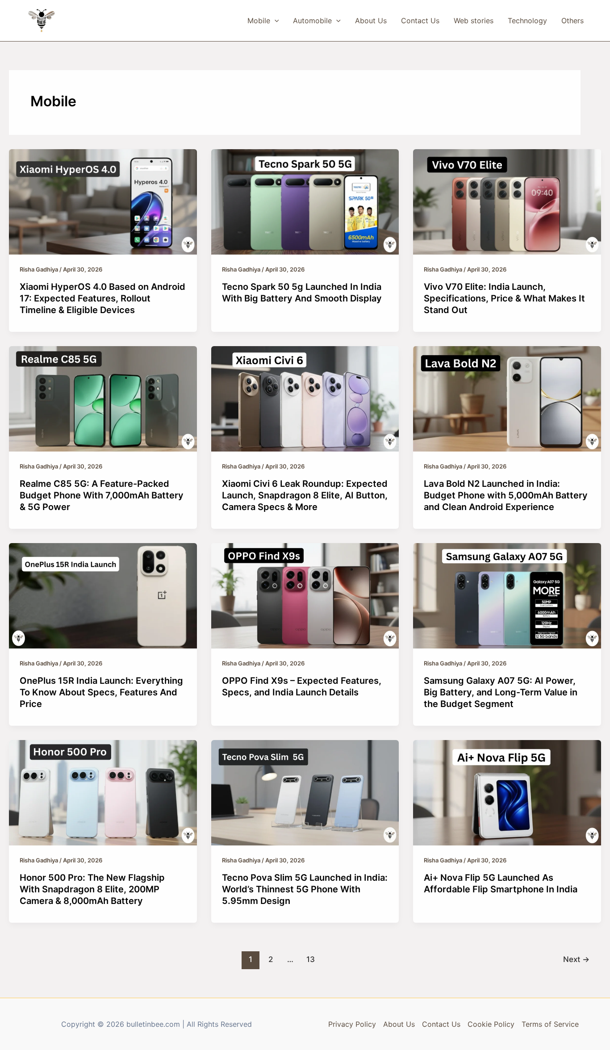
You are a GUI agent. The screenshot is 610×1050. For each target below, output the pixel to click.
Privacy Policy (352, 1024)
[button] (274, 20)
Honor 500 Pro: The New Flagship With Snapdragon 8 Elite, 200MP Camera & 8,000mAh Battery (92, 889)
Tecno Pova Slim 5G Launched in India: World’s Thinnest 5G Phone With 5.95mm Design (305, 889)
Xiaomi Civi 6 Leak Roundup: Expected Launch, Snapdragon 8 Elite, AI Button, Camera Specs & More (305, 495)
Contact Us (420, 20)
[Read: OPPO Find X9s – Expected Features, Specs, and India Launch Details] (305, 594)
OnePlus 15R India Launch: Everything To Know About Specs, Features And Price (101, 692)
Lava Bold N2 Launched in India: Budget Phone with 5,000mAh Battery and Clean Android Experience (506, 495)
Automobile (312, 20)
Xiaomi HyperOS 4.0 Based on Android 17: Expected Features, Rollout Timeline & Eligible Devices (102, 298)
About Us (371, 20)
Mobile (258, 20)
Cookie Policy (491, 1024)
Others (572, 20)
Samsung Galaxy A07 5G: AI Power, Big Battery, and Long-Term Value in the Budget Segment (500, 692)
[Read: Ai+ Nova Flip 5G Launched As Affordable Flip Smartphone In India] (507, 792)
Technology (527, 20)
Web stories (473, 20)
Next (576, 959)
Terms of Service (550, 1024)
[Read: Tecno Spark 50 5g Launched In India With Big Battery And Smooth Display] (305, 201)
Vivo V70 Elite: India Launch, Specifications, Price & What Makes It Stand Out (504, 298)
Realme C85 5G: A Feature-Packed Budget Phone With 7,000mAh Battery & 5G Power (102, 495)
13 (310, 959)
